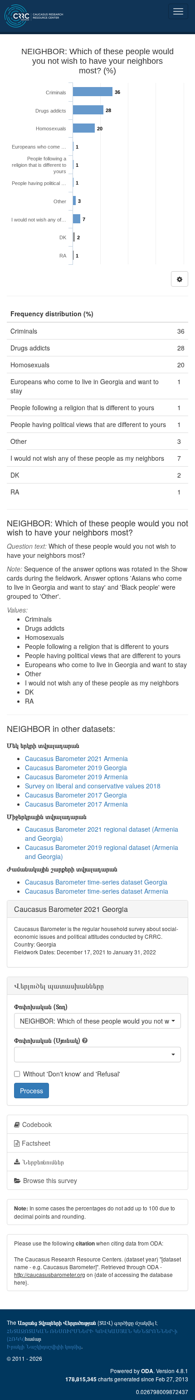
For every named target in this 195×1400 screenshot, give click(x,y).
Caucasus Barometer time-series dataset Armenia (96, 891)
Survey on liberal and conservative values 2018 (93, 785)
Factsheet (36, 1143)
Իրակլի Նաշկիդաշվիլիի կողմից (44, 1346)
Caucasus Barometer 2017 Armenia (76, 803)
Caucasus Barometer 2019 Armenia (76, 776)
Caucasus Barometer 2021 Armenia (76, 758)
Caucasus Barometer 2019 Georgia (76, 767)
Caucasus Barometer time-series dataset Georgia (96, 881)
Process (31, 1090)
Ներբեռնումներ (43, 1161)
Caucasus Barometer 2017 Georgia (76, 794)
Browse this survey (50, 1180)
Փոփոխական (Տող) (41, 1006)
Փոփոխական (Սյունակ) (47, 1040)
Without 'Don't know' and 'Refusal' (71, 1073)
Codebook (37, 1124)
